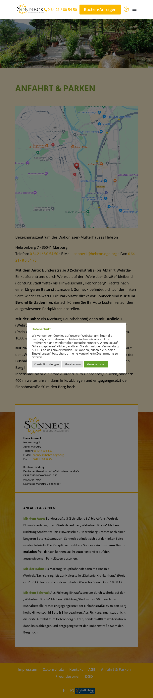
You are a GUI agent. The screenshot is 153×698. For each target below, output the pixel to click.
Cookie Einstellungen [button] (46, 364)
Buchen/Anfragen (100, 9)
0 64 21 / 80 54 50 (62, 9)
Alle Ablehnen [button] (73, 364)
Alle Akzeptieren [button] (95, 364)
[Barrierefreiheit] (126, 9)
